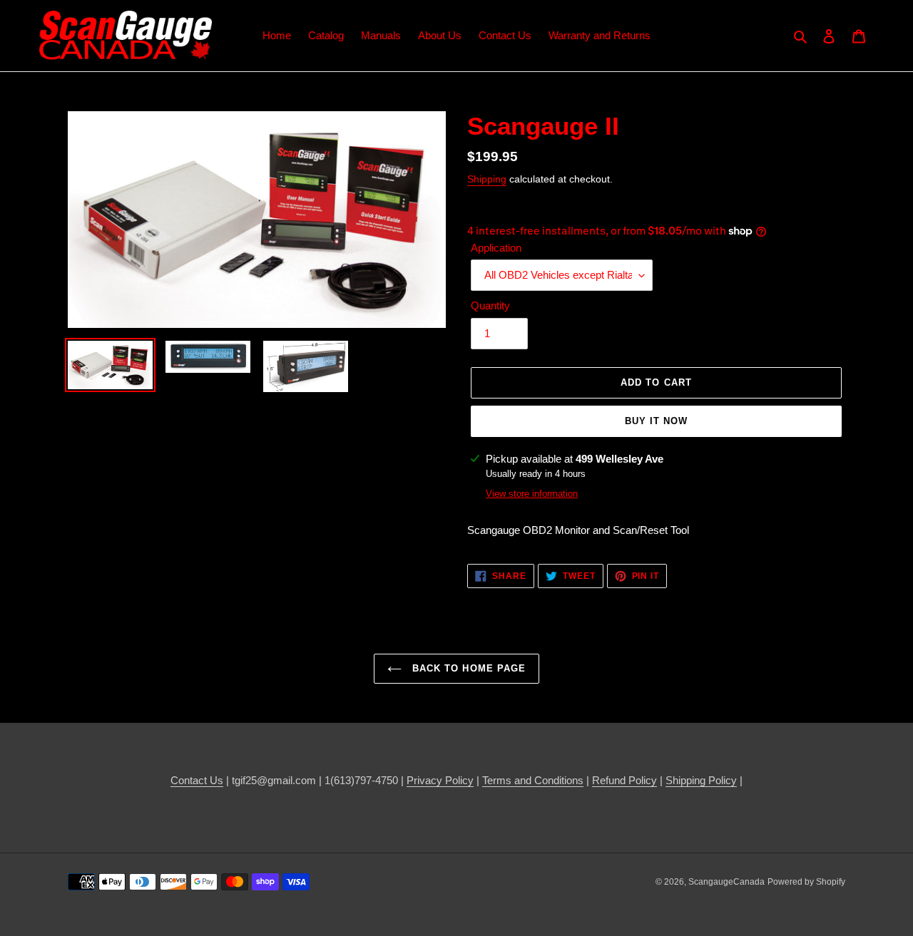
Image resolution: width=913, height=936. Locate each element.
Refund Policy (624, 780)
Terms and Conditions (532, 780)
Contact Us (196, 780)
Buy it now (656, 421)
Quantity (490, 305)
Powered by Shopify (806, 882)
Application (496, 248)
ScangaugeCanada (726, 882)
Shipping (486, 179)
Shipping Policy (701, 780)
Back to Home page (467, 668)
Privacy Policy (440, 780)
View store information (532, 493)
